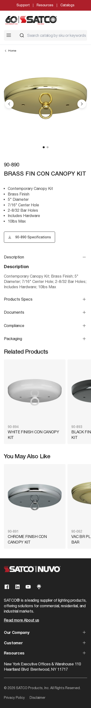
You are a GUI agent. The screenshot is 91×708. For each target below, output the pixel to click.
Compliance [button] (14, 325)
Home (12, 50)
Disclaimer (37, 698)
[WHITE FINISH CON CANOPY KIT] (35, 392)
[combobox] (51, 35)
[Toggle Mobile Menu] (9, 35)
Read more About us (21, 620)
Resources (45, 5)
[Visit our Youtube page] (28, 587)
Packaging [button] (13, 338)
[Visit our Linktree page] (39, 587)
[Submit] (21, 35)
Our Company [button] (16, 633)
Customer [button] (13, 643)
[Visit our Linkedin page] (17, 587)
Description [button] (14, 257)
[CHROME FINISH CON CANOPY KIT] (35, 497)
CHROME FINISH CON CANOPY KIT (27, 539)
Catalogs (67, 5)
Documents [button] (14, 312)
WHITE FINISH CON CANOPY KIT (33, 434)
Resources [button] (14, 653)
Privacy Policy (14, 698)
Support (23, 5)
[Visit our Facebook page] (7, 587)
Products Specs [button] (18, 299)
